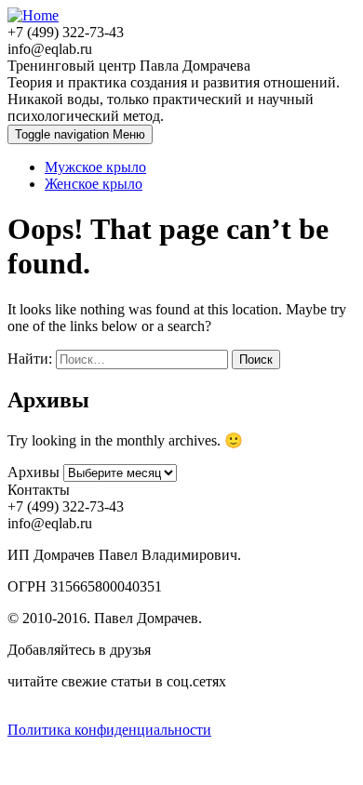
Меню (80, 134)
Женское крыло (93, 184)
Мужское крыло (95, 167)
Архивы (33, 472)
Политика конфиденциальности (109, 730)
